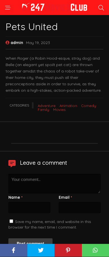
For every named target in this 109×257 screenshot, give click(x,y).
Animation (68, 105)
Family (43, 109)
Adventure (47, 105)
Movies (59, 109)
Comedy (88, 105)
